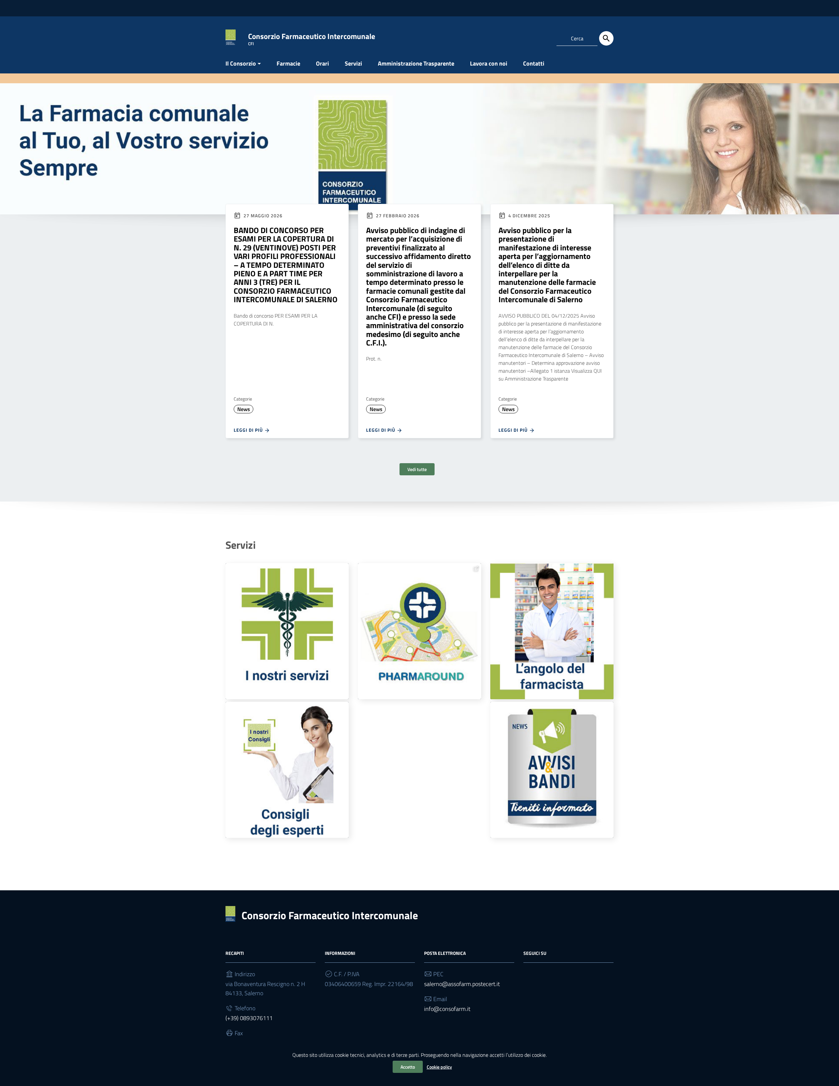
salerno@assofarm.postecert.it (462, 983)
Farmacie (288, 63)
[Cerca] (606, 38)
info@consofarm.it (447, 1008)
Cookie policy (439, 1066)
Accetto (407, 1066)
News (243, 409)
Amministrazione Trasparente (416, 63)
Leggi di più (249, 429)
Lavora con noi (488, 63)
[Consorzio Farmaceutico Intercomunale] (230, 37)
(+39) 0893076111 (249, 1018)
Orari (322, 63)
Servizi (353, 63)
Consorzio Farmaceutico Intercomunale (330, 915)
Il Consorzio (240, 63)
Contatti (533, 63)
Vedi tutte (417, 469)
